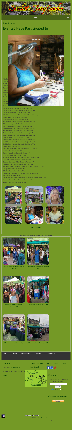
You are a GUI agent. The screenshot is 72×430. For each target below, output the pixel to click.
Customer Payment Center (59, 396)
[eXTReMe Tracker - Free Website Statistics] (3, 417)
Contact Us (37, 228)
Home (5, 375)
